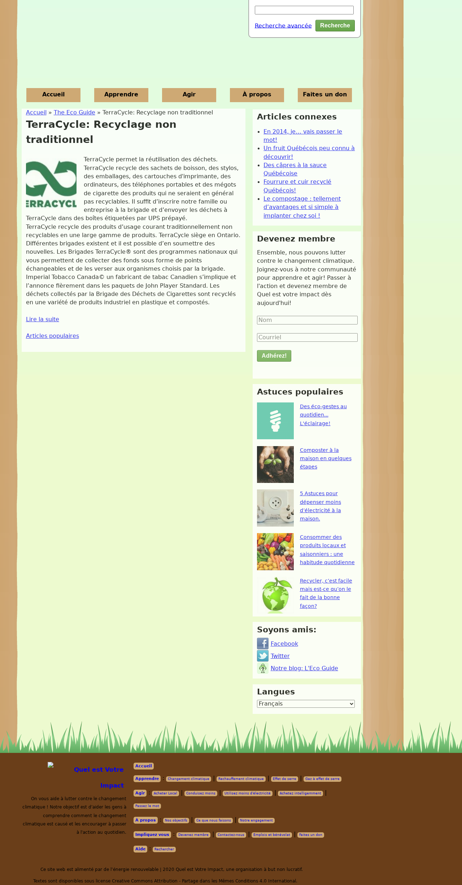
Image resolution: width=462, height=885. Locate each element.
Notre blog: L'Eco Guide (304, 668)
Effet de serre (284, 779)
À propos (257, 94)
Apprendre (121, 94)
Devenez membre (193, 835)
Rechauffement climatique (241, 779)
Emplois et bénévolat (271, 835)
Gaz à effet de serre (322, 779)
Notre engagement (256, 820)
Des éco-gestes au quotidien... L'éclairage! (323, 415)
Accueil (53, 94)
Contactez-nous (231, 835)
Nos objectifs (176, 820)
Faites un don (325, 94)
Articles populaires (52, 336)
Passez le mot (147, 806)
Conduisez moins (200, 793)
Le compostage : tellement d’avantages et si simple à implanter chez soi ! (302, 207)
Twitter (280, 656)
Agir (189, 94)
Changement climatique (188, 779)
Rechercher (164, 849)
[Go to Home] (88, 777)
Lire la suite (42, 319)
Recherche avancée (283, 25)
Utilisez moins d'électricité (248, 793)
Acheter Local (165, 793)
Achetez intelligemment (300, 793)
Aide (140, 849)
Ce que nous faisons (213, 820)
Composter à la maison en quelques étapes (326, 458)
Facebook (284, 644)
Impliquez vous (152, 834)
